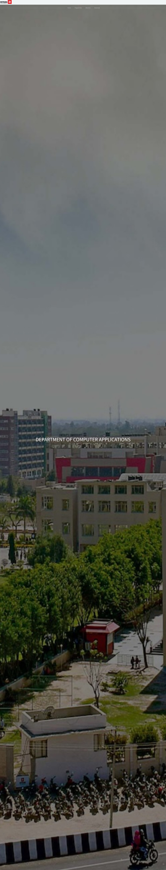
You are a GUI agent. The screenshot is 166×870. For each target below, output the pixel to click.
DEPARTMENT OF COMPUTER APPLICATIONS (83, 439)
